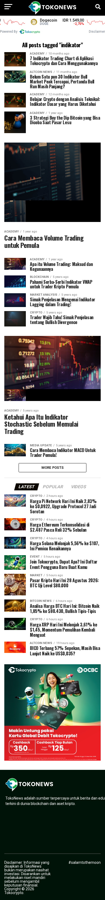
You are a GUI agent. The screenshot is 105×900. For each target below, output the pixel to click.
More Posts (52, 468)
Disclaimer (97, 31)
